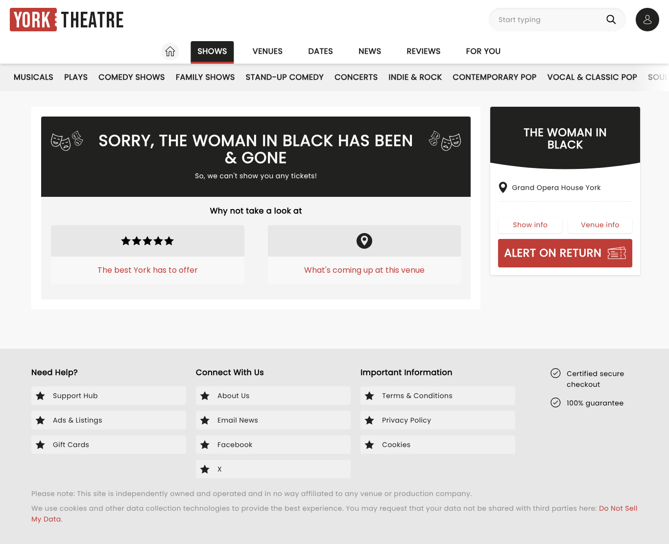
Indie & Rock (415, 77)
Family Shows (205, 77)
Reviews (424, 51)
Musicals (33, 77)
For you (483, 51)
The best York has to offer (147, 270)
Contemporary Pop (495, 77)
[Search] (613, 19)
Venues (268, 51)
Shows (212, 51)
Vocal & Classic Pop (592, 77)
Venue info (600, 225)
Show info (530, 225)
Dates (320, 51)
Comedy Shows (131, 77)
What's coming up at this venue (364, 270)
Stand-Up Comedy (285, 77)
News (369, 51)
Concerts (356, 77)
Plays (76, 77)
